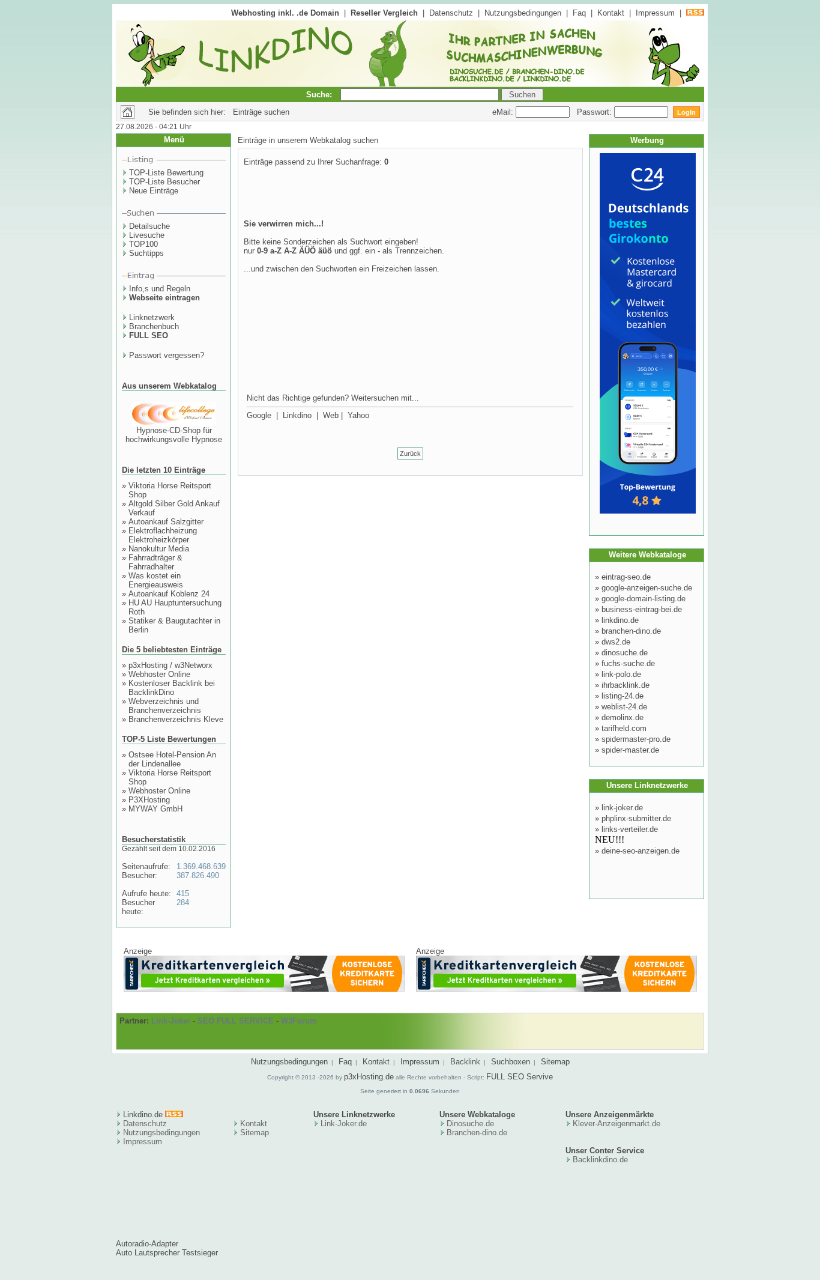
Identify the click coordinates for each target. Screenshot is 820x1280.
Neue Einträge (153, 190)
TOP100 (143, 244)
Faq (579, 12)
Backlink (465, 1061)
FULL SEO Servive (519, 1076)
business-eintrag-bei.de (641, 609)
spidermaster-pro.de (636, 739)
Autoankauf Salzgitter (165, 521)
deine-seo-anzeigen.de (640, 850)
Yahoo (358, 415)
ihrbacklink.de (625, 685)
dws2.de (615, 641)
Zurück (410, 453)
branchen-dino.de (631, 630)
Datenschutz (451, 12)
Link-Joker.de (344, 1123)
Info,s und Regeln (159, 288)
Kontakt (610, 12)
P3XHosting (149, 799)
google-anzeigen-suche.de (646, 587)
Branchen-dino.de (477, 1132)
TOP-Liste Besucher (164, 181)
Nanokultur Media (158, 548)
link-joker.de (622, 807)
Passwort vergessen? (166, 355)
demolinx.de (622, 717)
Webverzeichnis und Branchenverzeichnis (164, 706)
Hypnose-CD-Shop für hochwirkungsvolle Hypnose (173, 435)
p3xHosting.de (369, 1076)
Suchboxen (510, 1061)
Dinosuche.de (470, 1123)
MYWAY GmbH (155, 808)
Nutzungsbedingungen (522, 12)
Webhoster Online (159, 674)
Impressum (655, 12)
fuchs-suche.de (628, 663)
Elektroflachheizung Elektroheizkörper (162, 535)
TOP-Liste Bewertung (166, 172)
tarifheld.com (624, 728)
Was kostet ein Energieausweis (155, 580)
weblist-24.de (624, 706)
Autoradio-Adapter (147, 1243)
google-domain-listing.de (643, 598)
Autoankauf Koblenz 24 (169, 593)
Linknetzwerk (152, 317)
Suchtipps (146, 253)
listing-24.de (622, 695)
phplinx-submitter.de (636, 818)
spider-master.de (630, 749)
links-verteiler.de (629, 829)
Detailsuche (149, 226)
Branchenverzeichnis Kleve (175, 719)
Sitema (252, 1132)
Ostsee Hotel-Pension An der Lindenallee (172, 759)
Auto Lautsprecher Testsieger (167, 1252)
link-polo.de (621, 674)
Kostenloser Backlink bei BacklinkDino (171, 688)
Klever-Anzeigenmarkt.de (616, 1123)
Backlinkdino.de (600, 1159)
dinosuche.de (624, 652)
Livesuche (146, 235)
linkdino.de (620, 620)
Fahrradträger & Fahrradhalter (155, 562)
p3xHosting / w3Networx (170, 665)
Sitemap (555, 1061)
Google (259, 415)
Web (331, 415)
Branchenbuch (154, 326)
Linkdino (297, 415)
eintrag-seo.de (626, 576)
